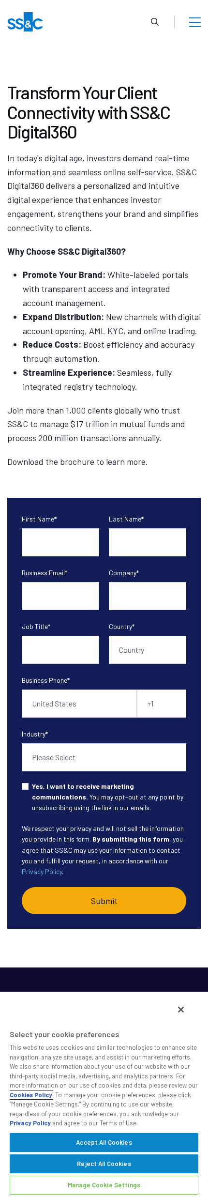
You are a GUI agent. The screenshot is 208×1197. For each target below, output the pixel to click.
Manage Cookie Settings (104, 1185)
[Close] (181, 1009)
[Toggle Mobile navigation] (195, 21)
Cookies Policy (31, 1095)
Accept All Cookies (104, 1142)
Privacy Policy (42, 871)
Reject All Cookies (104, 1163)
